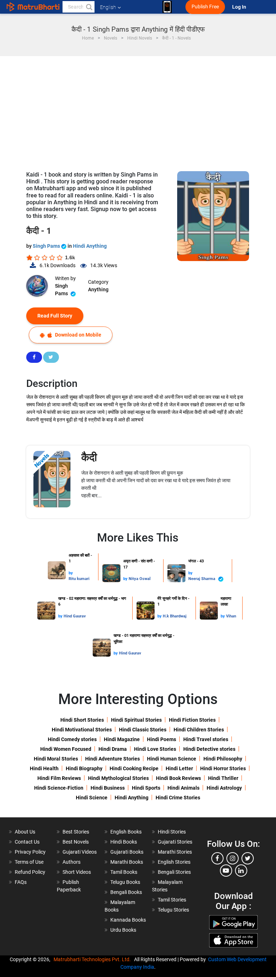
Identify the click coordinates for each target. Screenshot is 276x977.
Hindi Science (91, 797)
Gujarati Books (126, 852)
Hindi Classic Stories (142, 729)
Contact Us (27, 842)
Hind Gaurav (75, 616)
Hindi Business (108, 788)
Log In (239, 7)
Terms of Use (29, 862)
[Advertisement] (138, 110)
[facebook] (217, 858)
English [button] (108, 7)
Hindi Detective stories (209, 749)
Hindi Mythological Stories (118, 778)
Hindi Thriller (223, 778)
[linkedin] (241, 870)
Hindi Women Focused (65, 749)
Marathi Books (126, 862)
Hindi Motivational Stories (82, 729)
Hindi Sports (146, 788)
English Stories (174, 862)
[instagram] (232, 858)
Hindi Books (123, 842)
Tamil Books (123, 872)
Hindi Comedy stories (72, 739)
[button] (89, 7)
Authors (71, 862)
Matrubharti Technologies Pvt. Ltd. (93, 959)
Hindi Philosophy (222, 759)
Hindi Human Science (171, 759)
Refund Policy (30, 872)
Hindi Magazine (122, 739)
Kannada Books (128, 920)
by (71, 573)
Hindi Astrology (224, 788)
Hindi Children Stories (199, 729)
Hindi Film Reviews (59, 778)
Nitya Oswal (140, 578)
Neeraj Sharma (202, 578)
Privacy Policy (30, 852)
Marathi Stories (175, 852)
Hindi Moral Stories (56, 759)
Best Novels (76, 842)
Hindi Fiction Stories (192, 720)
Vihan (231, 616)
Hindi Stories (172, 832)
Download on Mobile (77, 335)
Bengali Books (126, 892)
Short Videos (77, 872)
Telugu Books (125, 882)
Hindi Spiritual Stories (136, 720)
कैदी (89, 457)
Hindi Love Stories (155, 749)
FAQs (21, 882)
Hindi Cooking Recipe (134, 768)
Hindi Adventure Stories (112, 759)
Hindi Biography (84, 768)
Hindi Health (44, 768)
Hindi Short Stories (82, 720)
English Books (126, 832)
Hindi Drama (112, 749)
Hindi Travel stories (205, 739)
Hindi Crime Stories (178, 797)
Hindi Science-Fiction (58, 788)
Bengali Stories (174, 872)
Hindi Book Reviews (178, 778)
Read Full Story (54, 316)
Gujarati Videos (80, 852)
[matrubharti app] (167, 7)
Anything (98, 289)
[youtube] (226, 870)
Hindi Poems (161, 739)
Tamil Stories (172, 900)
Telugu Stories (173, 910)
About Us (25, 832)
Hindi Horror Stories (223, 768)
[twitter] (248, 858)
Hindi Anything (90, 246)
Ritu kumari (79, 578)
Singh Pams (47, 246)
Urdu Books (123, 930)
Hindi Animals (183, 788)
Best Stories (76, 832)
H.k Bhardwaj (175, 616)
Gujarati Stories (175, 842)
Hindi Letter (179, 768)
